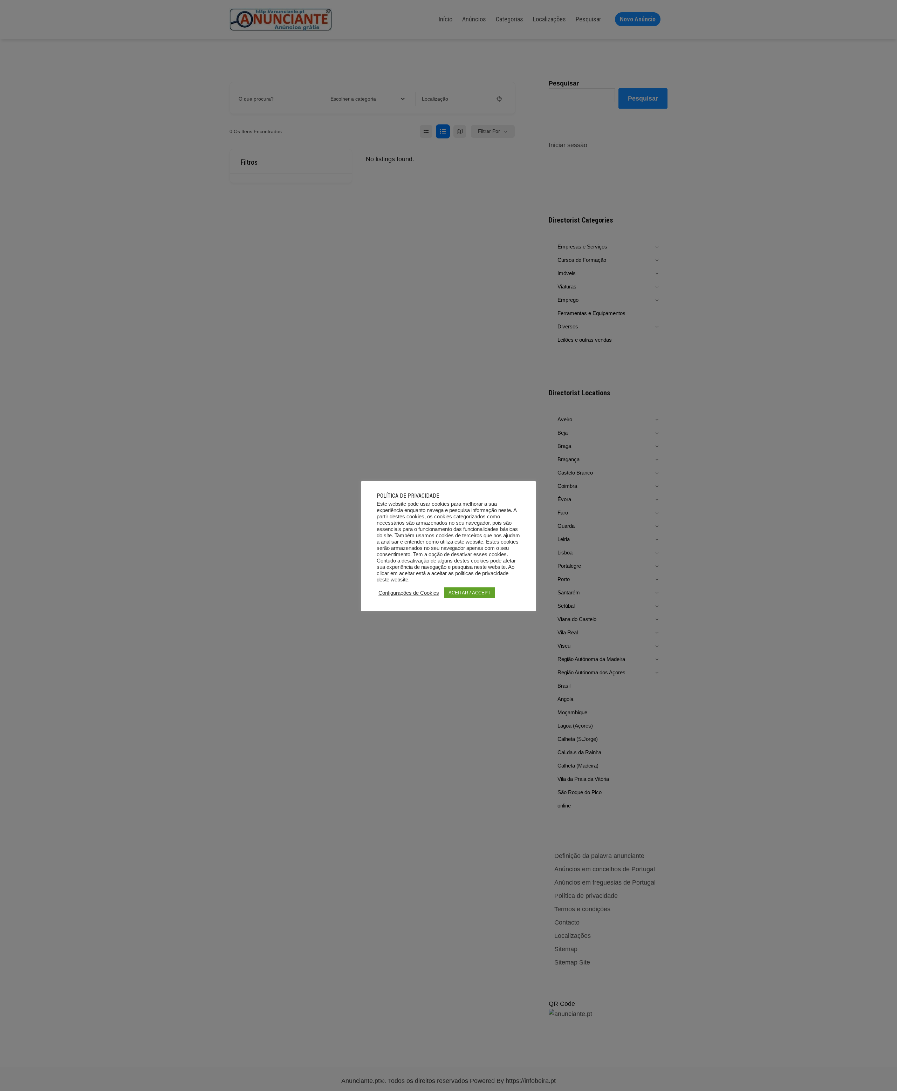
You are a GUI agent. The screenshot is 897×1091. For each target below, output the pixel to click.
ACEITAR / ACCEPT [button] (469, 592)
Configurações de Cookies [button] (408, 593)
